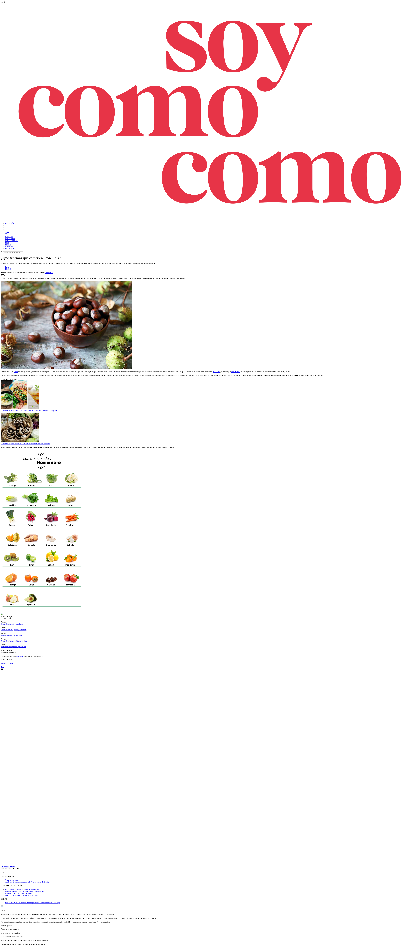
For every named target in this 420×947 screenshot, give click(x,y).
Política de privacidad (32, 903)
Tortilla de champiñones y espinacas (13, 647)
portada (3, 663)
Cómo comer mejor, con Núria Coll (12, 881)
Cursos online (10, 239)
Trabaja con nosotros (17, 903)
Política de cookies (45, 903)
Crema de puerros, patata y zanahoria (13, 630)
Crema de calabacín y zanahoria (12, 624)
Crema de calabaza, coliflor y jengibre (14, 641)
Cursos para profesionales (40, 882)
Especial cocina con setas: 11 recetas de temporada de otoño (29, 444)
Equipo (7, 903)
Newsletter (9, 247)
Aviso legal (56, 903)
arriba (11, 663)
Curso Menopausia (11, 241)
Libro (7, 243)
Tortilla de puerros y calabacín (11, 635)
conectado (19, 656)
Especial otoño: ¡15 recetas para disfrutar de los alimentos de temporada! (34, 410)
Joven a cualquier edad (23, 882)
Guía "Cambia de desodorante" (28, 895)
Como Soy (9, 237)
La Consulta (9, 249)
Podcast (8, 245)
